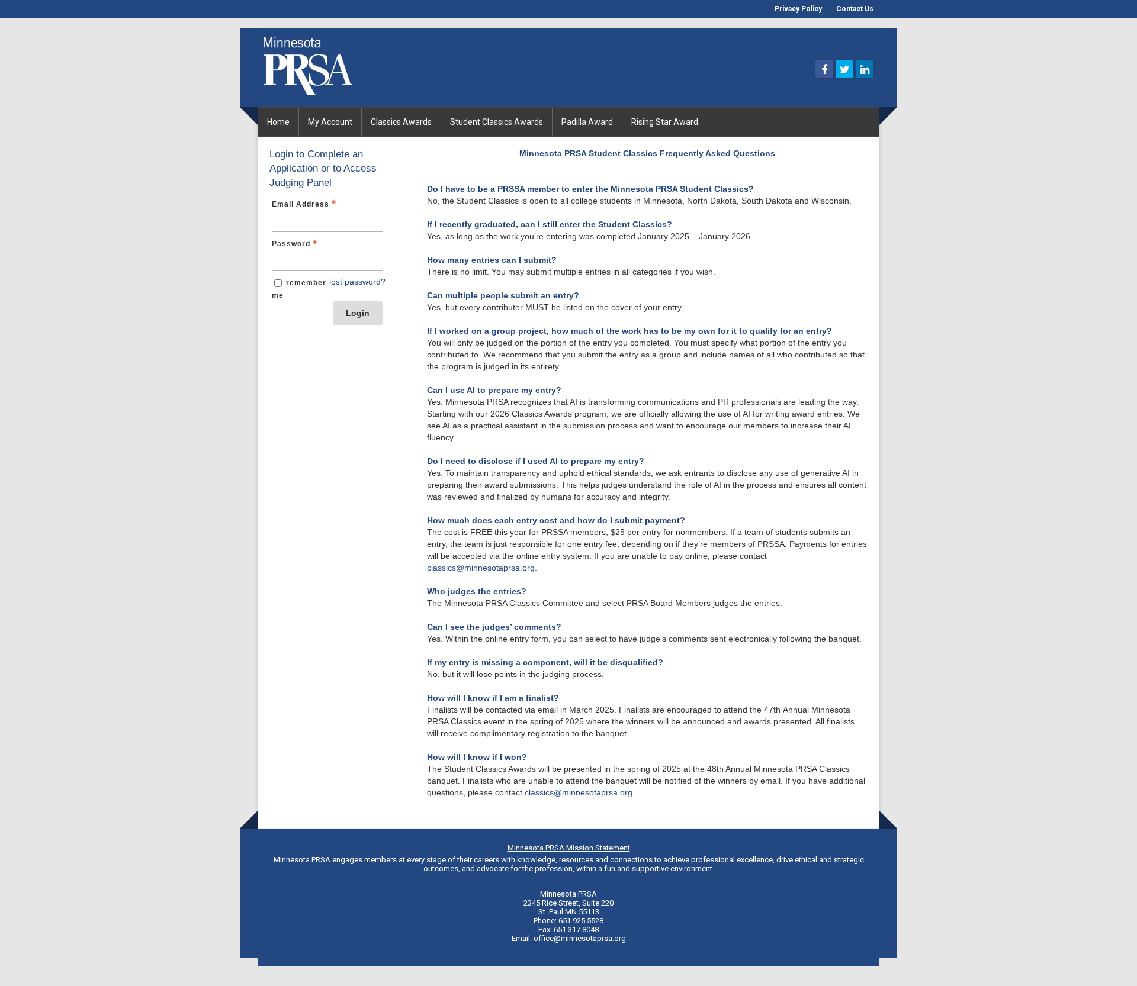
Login (358, 313)
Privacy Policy (798, 9)
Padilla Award (587, 122)
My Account (330, 122)
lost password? (357, 281)
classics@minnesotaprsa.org (481, 567)
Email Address (300, 204)
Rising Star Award (664, 122)
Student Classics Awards (496, 122)
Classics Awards (401, 122)
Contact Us (854, 9)
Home (278, 122)
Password (291, 244)
